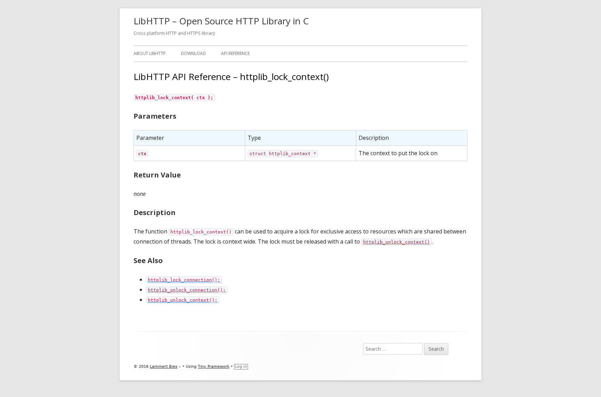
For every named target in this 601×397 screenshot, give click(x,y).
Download (193, 53)
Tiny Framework (213, 366)
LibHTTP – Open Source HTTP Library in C (221, 21)
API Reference (235, 53)
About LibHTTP (150, 53)
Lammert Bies (163, 366)
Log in (241, 366)
